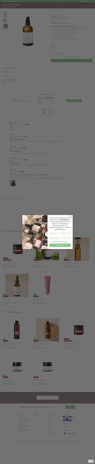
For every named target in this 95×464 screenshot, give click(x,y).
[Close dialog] (71, 216)
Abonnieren (60, 245)
